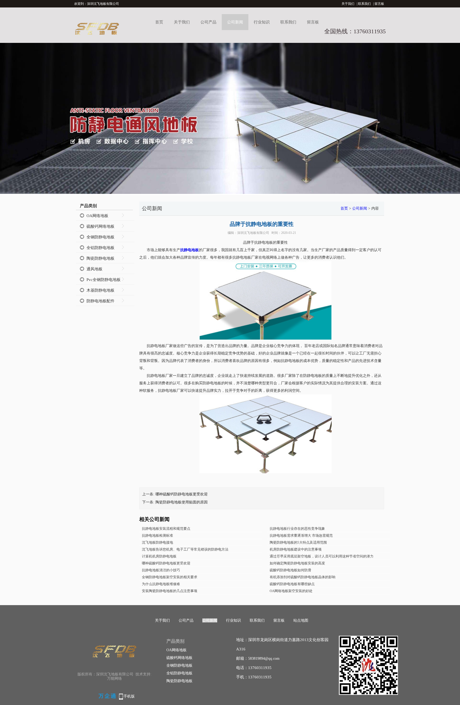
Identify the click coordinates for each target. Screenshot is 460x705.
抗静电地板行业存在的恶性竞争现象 (297, 529)
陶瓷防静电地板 (100, 258)
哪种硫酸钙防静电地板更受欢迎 (181, 494)
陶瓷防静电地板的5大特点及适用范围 (298, 542)
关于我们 (348, 4)
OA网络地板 (97, 216)
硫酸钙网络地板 (100, 226)
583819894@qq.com (264, 659)
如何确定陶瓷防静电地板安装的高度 (297, 563)
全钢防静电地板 (100, 237)
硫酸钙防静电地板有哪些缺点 (292, 584)
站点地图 (300, 620)
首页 (159, 22)
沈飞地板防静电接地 (157, 542)
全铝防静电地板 (100, 248)
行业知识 (262, 22)
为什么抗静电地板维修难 (161, 584)
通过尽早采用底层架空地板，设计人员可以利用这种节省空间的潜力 (321, 556)
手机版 (129, 696)
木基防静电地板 (100, 290)
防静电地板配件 (100, 301)
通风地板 (94, 269)
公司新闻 (235, 22)
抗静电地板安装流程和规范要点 (166, 529)
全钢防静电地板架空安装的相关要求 (169, 577)
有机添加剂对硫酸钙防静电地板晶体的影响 (302, 577)
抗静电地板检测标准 (157, 535)
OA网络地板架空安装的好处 (291, 591)
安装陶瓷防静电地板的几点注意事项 (169, 591)
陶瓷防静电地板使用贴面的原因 (181, 502)
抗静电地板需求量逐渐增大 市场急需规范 (301, 535)
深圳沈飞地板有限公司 (253, 233)
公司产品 (208, 22)
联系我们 (364, 4)
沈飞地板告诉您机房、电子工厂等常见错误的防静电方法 (185, 549)
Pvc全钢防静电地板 (104, 280)
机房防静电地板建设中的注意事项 (296, 549)
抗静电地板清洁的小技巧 (161, 570)
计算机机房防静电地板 (159, 556)
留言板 (379, 4)
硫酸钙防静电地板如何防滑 (290, 570)
